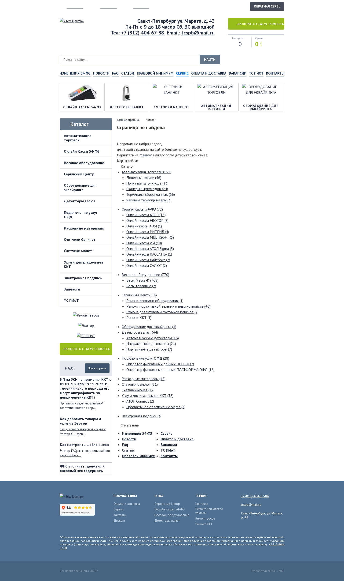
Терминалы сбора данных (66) (150, 194)
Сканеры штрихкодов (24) (147, 188)
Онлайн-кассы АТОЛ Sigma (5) (150, 248)
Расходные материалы (84, 228)
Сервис (166, 433)
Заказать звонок (230, 6)
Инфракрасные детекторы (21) (151, 343)
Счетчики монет (78, 250)
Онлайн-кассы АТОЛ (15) (146, 214)
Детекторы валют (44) (140, 332)
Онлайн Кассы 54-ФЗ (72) (142, 209)
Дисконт (119, 521)
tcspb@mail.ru (198, 32)
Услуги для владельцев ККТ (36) (147, 395)
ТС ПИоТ (256, 73)
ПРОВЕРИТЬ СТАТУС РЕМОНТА (86, 349)
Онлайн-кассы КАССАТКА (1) (149, 254)
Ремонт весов (205, 519)
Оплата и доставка (208, 73)
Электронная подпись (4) (141, 416)
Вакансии (237, 73)
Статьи (127, 73)
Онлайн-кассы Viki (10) (144, 243)
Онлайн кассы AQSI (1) (144, 226)
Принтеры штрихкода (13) (147, 183)
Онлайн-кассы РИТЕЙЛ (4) (147, 231)
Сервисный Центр (79, 174)
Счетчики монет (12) (138, 390)
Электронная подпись (83, 277)
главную (145, 155)
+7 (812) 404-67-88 (142, 32)
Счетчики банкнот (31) (140, 384)
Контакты (275, 73)
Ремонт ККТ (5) (138, 317)
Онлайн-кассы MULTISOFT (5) (150, 237)
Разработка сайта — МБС (267, 571)
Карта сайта (108, 6)
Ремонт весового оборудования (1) (154, 300)
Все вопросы (97, 368)
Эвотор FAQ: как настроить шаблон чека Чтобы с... (85, 453)
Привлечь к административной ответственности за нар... (81, 405)
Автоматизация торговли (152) (146, 172)
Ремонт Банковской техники (209, 511)
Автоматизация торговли (77, 137)
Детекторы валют (79, 201)
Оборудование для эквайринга (80, 187)
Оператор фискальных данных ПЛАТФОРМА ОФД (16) (170, 369)
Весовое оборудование (84, 162)
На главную (75, 6)
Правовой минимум (155, 73)
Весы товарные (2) (141, 285)
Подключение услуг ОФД (80, 214)
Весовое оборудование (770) (145, 274)
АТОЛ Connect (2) (140, 401)
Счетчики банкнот (80, 239)
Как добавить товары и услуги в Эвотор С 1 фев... (83, 431)
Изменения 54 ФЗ (75, 73)
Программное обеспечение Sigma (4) (155, 406)
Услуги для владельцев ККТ (83, 264)
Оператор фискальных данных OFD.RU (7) (160, 364)
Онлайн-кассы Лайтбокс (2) (148, 259)
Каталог (79, 124)
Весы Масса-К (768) (142, 280)
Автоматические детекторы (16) (152, 338)
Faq (115, 73)
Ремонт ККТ (203, 524)
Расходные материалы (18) (143, 378)
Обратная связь (267, 6)
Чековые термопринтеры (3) (149, 200)
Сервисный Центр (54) (139, 295)
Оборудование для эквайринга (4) (149, 326)
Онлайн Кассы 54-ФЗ (81, 151)
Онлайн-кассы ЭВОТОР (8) (147, 220)
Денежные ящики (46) (143, 177)
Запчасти (72, 289)
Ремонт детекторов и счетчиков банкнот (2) (162, 311)
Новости (101, 73)
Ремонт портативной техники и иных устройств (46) (168, 306)
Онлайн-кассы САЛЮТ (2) (146, 265)
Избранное (141, 6)
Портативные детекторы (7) (149, 349)
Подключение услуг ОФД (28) (145, 358)
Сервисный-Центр (167, 504)
